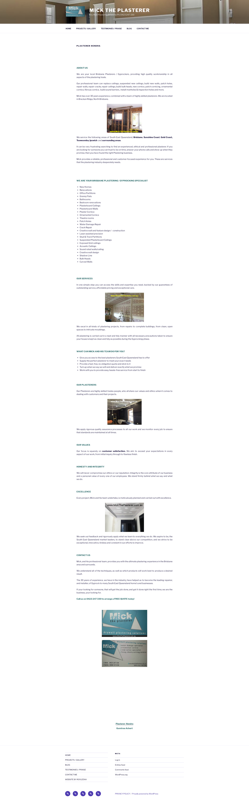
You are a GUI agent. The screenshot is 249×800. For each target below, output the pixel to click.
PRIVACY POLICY (122, 794)
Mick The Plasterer (119, 10)
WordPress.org (121, 774)
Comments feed (122, 770)
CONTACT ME (143, 28)
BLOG (129, 28)
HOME (68, 28)
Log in (117, 760)
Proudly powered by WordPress (145, 794)
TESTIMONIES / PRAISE (111, 28)
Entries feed (120, 765)
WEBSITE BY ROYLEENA (76, 779)
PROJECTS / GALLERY (86, 28)
